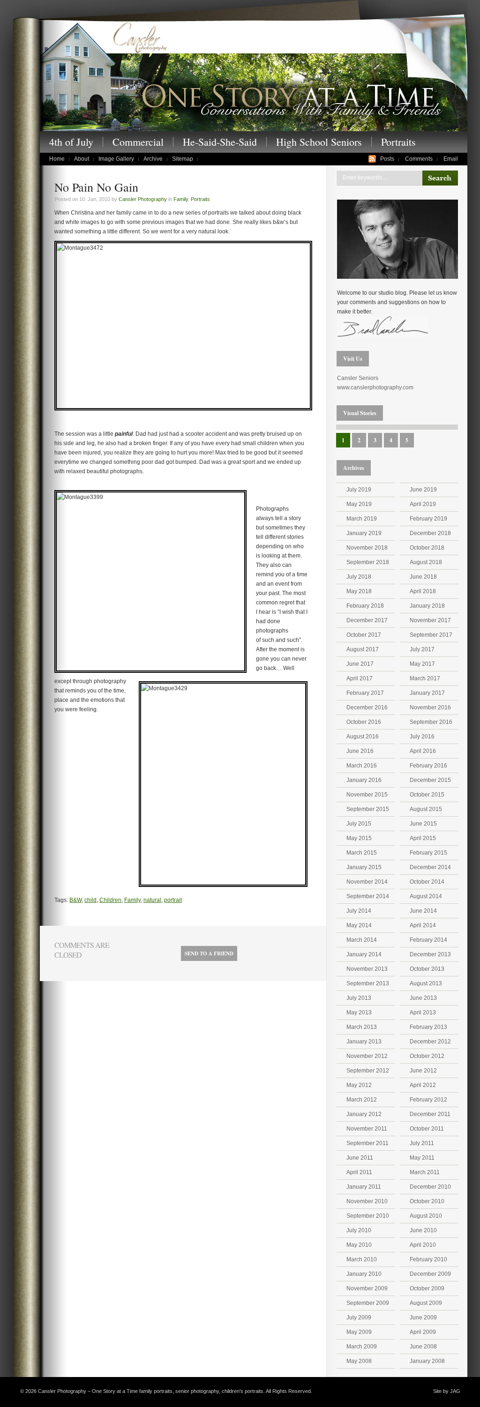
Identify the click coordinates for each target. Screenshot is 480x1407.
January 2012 (364, 1114)
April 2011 (359, 1172)
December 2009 (430, 1274)
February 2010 (428, 1259)
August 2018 (426, 562)
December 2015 (430, 780)
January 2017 (427, 693)
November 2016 (430, 707)
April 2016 (423, 751)
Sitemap (182, 159)
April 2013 (423, 1012)
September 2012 (367, 1070)
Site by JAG (446, 1391)
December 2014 (430, 867)
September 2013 (367, 983)
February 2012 (428, 1099)
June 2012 (423, 1070)
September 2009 (367, 1303)
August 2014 (426, 896)
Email (450, 159)
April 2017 (359, 678)
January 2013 (364, 1041)
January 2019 (364, 533)
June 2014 (423, 911)
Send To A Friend (209, 953)
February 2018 (365, 606)
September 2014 (367, 896)
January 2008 (427, 1361)
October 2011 (427, 1128)
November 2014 (367, 881)
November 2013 (367, 969)
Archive (153, 159)
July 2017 (422, 649)
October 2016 (363, 722)
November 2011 (366, 1128)
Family (180, 199)
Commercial (138, 142)
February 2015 (428, 852)
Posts (387, 159)
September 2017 (431, 635)
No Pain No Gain (96, 187)
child (90, 900)
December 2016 (367, 707)
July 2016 (422, 736)
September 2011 (367, 1143)
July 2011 (422, 1143)
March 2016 (361, 765)
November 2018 (367, 547)
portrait (173, 900)
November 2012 (367, 1056)
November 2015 (367, 794)
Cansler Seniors (357, 378)
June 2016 (360, 751)
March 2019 (361, 518)
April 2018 (423, 591)
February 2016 (428, 765)
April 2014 (423, 925)
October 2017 (363, 635)
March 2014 (361, 940)
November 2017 (430, 620)
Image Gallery (116, 159)
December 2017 (367, 620)
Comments (419, 159)
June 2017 (360, 664)
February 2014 (428, 940)
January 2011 (363, 1187)
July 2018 (358, 576)
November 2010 (367, 1201)
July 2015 (358, 823)
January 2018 (427, 606)
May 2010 (359, 1245)
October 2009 (427, 1288)
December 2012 (430, 1041)
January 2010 (364, 1274)
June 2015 (423, 823)
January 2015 (364, 867)
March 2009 (361, 1346)
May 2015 (359, 838)
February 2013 (428, 1027)
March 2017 (425, 678)
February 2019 (428, 518)
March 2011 (425, 1172)
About (81, 159)
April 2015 (423, 838)
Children (110, 900)
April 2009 (423, 1332)
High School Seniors (319, 142)
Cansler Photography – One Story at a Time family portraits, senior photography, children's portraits (253, 74)
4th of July (71, 142)
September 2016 (431, 722)
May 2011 (422, 1157)
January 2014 (364, 954)
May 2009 (359, 1332)
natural (152, 900)
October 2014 (427, 881)
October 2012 (427, 1056)
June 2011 (359, 1157)
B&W (75, 900)
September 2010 (367, 1216)
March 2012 (361, 1099)
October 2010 (427, 1201)
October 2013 (427, 969)
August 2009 (426, 1303)
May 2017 (422, 664)
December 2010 (430, 1187)
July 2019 (358, 489)
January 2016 (364, 780)
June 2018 (423, 576)
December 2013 (430, 954)
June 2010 (423, 1230)
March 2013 (361, 1027)
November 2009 (367, 1288)
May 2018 (359, 591)
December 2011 (430, 1114)
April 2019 (423, 504)
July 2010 (358, 1230)
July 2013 (358, 998)
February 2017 (365, 693)
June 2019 (423, 489)
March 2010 (361, 1259)
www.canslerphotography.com (375, 387)
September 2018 (367, 562)
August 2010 (426, 1216)
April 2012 (423, 1085)
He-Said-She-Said (220, 142)
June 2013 (423, 998)
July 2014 (358, 911)
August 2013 (426, 983)
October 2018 (427, 547)
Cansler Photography (143, 199)
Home (57, 159)
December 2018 (430, 533)
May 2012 (359, 1085)
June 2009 (423, 1317)
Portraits (398, 142)
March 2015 (361, 852)
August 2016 (362, 736)
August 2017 (362, 649)
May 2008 (359, 1361)
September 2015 (367, 809)
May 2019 (359, 504)
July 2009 (358, 1317)
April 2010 (423, 1245)
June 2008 (423, 1346)
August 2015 (426, 809)
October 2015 (427, 794)
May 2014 (359, 925)
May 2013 (359, 1012)
